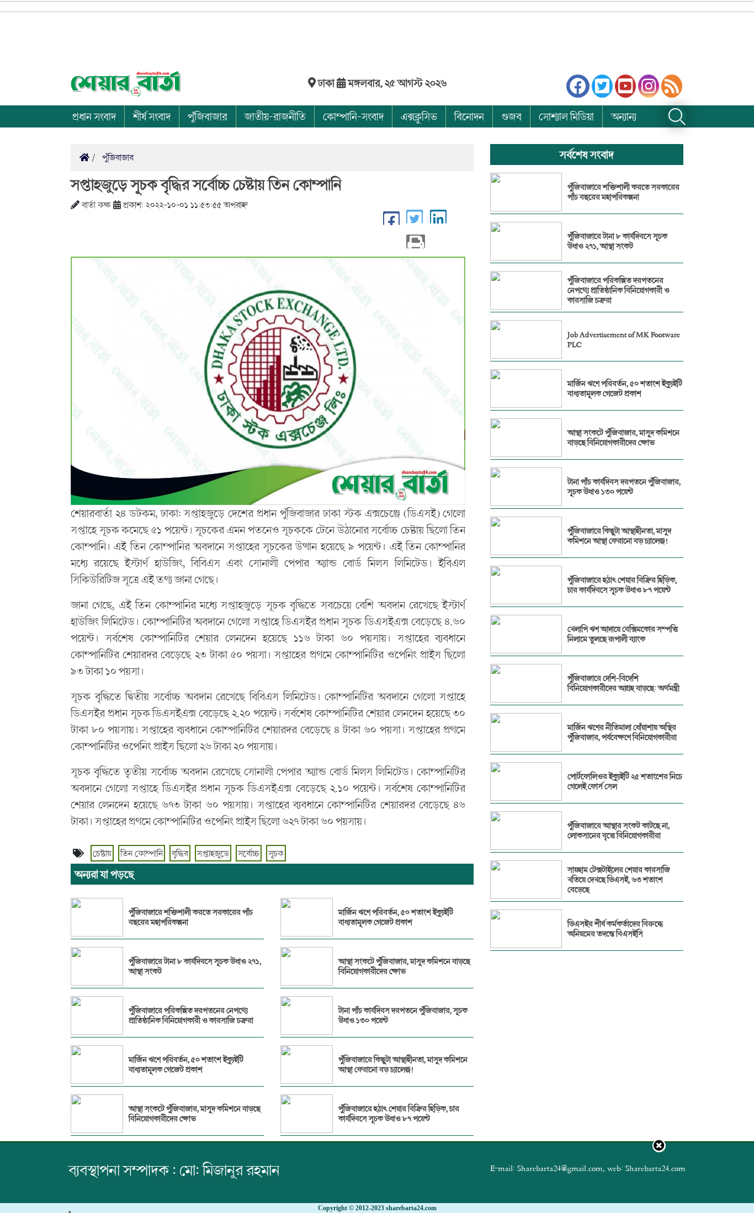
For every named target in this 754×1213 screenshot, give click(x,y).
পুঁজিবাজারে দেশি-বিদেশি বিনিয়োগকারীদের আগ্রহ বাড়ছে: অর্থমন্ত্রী (623, 683)
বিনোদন (469, 116)
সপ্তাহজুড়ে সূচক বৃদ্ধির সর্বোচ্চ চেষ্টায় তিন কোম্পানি (206, 184)
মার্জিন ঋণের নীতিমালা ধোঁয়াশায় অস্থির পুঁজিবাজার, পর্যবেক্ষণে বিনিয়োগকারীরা (622, 732)
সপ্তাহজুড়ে (213, 853)
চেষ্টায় (102, 853)
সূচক (276, 853)
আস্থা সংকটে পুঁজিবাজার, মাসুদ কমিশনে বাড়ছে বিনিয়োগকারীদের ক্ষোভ (195, 1114)
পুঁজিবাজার (207, 116)
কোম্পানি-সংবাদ (353, 116)
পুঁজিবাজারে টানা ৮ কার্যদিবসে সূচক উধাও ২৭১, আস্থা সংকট (195, 966)
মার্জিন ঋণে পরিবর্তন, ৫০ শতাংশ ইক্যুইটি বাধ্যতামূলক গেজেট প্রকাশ (186, 1064)
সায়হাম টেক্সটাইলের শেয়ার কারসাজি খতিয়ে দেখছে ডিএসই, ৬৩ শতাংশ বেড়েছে (618, 880)
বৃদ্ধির (180, 853)
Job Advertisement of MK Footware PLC (623, 339)
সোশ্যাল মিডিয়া (566, 116)
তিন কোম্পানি (141, 853)
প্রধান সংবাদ (94, 116)
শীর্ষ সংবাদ (152, 116)
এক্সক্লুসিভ (419, 116)
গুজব (511, 116)
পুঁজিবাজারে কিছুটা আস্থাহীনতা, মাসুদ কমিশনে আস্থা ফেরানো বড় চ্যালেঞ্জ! (403, 1064)
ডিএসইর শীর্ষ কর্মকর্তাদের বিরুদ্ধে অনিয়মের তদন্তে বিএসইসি (615, 929)
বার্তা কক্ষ (96, 205)
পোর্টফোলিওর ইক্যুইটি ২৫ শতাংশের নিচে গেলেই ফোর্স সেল (624, 781)
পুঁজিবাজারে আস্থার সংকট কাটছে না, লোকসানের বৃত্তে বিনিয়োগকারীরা (618, 830)
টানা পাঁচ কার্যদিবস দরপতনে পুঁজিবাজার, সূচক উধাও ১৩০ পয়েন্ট (403, 1015)
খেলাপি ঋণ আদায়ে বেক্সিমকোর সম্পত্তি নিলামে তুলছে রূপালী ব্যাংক (622, 634)
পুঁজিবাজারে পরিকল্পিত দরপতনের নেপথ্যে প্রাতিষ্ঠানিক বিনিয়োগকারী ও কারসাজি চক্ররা (191, 1015)
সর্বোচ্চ (248, 853)
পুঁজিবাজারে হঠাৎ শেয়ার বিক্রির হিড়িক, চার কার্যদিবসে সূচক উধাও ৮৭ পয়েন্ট (398, 1114)
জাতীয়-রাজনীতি (275, 116)
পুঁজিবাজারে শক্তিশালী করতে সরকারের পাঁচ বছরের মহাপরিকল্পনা (191, 917)
